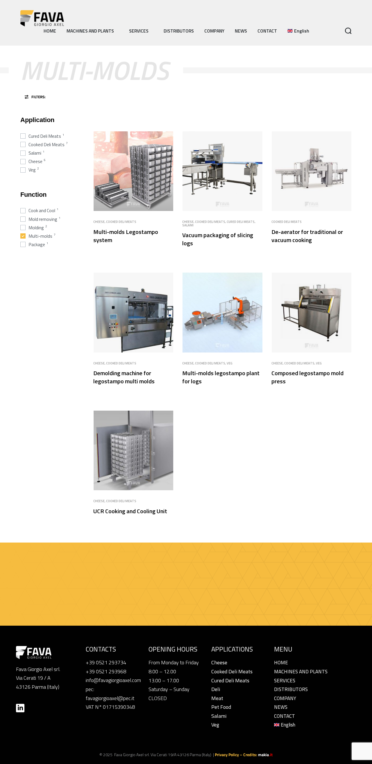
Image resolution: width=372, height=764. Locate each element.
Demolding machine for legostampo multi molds (124, 377)
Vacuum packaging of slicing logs (217, 239)
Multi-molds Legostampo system (125, 235)
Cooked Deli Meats (121, 221)
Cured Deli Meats (241, 221)
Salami (188, 225)
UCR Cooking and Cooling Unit (130, 511)
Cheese (99, 221)
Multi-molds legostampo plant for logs (221, 377)
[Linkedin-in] (20, 708)
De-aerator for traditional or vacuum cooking (307, 235)
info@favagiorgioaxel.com (113, 680)
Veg (230, 363)
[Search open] (348, 31)
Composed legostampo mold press (307, 377)
